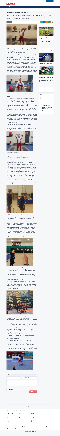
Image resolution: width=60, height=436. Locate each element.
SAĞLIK (46, 4)
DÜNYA (28, 4)
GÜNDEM (35, 4)
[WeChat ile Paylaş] (49, 22)
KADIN (39, 4)
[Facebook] (48, 410)
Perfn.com (34, 431)
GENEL (19, 417)
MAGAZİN (32, 413)
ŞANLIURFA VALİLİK (33, 418)
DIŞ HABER (32, 420)
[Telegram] (52, 410)
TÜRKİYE (42, 4)
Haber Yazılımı (23, 410)
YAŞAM (32, 421)
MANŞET (20, 420)
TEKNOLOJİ (20, 413)
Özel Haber (32, 417)
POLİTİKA (20, 414)
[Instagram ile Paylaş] (50, 22)
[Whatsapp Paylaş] (40, 22)
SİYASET (31, 4)
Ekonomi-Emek (21, 416)
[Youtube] (51, 410)
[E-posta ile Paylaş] (47, 22)
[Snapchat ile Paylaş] (52, 22)
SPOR (49, 4)
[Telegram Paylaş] (45, 22)
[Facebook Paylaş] (44, 22)
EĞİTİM (32, 414)
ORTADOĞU (20, 421)
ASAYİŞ (20, 418)
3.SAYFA (32, 416)
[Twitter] (47, 410)
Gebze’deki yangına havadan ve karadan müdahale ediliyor (27, 6)
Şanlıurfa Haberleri (22, 4)
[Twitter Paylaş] (42, 22)
